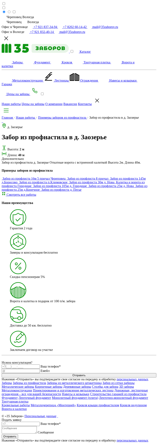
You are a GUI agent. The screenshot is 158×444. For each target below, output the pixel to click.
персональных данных (132, 379)
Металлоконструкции (17, 390)
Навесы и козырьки (75, 394)
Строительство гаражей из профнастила (118, 394)
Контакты (85, 104)
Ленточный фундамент (35, 397)
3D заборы (126, 386)
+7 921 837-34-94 (45, 27)
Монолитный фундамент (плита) (75, 397)
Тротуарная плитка (15, 401)
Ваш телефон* (51, 366)
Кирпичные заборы (48, 386)
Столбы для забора (105, 386)
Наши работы (11, 104)
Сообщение (46, 432)
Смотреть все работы (21, 194)
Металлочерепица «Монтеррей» (53, 405)
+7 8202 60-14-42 (74, 27)
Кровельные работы (16, 405)
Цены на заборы (33, 104)
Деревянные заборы (77, 386)
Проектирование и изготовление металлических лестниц (73, 390)
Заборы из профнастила (29, 383)
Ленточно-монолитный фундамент (123, 397)
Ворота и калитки (14, 409)
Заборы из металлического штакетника (74, 383)
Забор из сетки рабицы (118, 383)
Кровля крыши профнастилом (98, 405)
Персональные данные (40, 416)
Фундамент (10, 397)
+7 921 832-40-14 (42, 32)
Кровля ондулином (133, 405)
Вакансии (70, 104)
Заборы (7, 383)
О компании (54, 104)
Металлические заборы (18, 386)
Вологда (33, 22)
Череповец (14, 22)
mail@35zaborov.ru (105, 27)
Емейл (45, 371)
